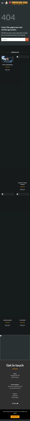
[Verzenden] (27, 39)
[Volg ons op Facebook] (12, 403)
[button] (2, 3)
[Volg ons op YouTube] (17, 403)
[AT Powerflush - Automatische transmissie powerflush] (16, 3)
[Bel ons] (15, 403)
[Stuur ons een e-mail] (14, 403)
